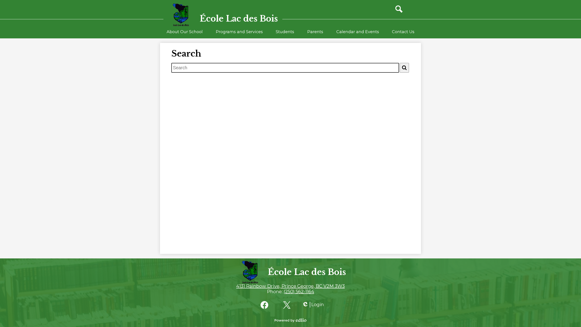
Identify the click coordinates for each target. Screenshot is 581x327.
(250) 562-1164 (299, 291)
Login (313, 304)
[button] (184, 33)
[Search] (404, 68)
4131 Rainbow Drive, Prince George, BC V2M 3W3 (290, 286)
